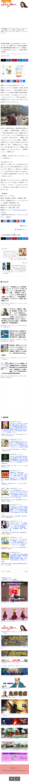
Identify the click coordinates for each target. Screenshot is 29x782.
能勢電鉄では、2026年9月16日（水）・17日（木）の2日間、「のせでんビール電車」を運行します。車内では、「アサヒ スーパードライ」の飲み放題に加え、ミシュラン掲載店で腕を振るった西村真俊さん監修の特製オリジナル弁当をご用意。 (14, 477)
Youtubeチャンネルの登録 (7, 602)
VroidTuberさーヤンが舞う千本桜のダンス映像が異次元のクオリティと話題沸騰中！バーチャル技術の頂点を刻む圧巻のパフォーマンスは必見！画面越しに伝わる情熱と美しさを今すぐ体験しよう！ (14, 510)
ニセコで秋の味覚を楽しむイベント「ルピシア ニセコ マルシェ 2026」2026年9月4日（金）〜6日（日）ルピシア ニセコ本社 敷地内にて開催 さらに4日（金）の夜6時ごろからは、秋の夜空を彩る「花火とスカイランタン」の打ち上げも (14, 494)
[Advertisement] (14, 18)
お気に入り (24, 225)
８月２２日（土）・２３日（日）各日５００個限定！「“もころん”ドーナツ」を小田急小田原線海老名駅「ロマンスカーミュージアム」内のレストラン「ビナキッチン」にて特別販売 (18, 542)
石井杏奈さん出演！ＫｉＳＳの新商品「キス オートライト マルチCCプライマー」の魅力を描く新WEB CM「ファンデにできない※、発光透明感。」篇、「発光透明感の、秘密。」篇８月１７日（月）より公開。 (14, 526)
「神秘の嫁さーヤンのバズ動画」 (9, 579)
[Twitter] (3, 60)
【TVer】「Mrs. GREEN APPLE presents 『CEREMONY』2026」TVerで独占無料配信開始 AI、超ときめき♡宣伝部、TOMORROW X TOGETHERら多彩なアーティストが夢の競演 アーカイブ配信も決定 (14, 460)
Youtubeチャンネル (6, 577)
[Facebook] (9, 60)
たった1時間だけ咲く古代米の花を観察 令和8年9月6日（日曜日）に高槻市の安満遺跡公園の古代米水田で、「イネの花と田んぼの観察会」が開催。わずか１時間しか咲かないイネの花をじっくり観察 (14, 558)
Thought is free (23, 770)
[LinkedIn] (20, 60)
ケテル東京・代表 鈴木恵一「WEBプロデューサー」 (14, 665)
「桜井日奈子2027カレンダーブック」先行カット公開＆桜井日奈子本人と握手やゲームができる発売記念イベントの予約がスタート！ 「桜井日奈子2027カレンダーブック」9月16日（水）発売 (19, 444)
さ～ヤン (25, 229)
